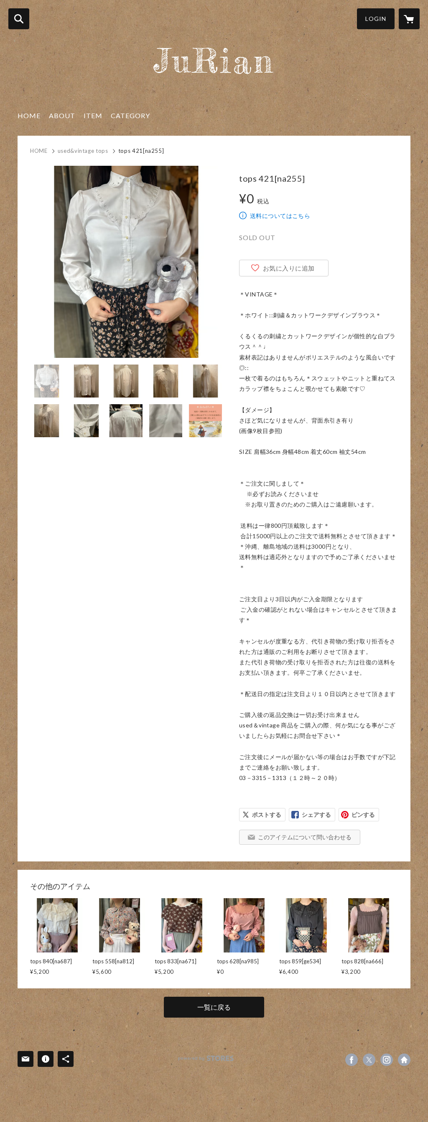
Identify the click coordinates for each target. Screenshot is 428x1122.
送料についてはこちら (280, 215)
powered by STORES (205, 1058)
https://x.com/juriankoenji (369, 1060)
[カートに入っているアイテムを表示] (409, 18)
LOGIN (375, 18)
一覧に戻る (214, 1007)
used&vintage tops (83, 150)
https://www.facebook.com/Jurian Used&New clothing (351, 1060)
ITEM (93, 115)
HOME (29, 115)
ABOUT (62, 115)
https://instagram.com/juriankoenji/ (386, 1060)
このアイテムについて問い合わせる (305, 837)
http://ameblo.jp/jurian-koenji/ (404, 1060)
